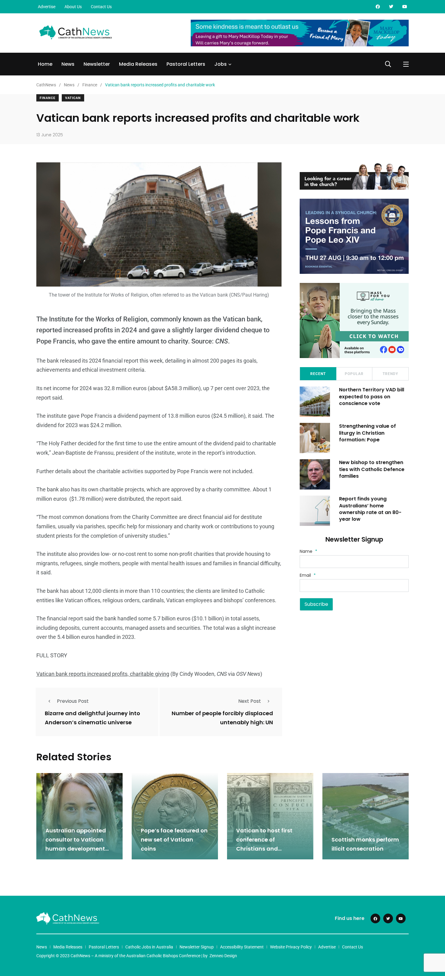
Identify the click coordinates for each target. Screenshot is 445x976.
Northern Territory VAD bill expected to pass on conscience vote (371, 396)
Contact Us (101, 6)
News (67, 64)
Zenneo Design (223, 955)
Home (45, 64)
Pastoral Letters (185, 64)
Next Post (249, 701)
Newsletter (97, 64)
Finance (47, 98)
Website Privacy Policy (291, 946)
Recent (318, 374)
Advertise (46, 6)
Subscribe (316, 604)
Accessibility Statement (242, 946)
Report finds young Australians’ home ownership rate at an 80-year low (370, 509)
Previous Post (73, 701)
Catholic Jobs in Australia (149, 946)
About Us (73, 6)
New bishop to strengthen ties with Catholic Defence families (371, 469)
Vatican (73, 98)
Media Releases (138, 64)
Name (308, 551)
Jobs (220, 64)
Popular (354, 374)
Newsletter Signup (197, 946)
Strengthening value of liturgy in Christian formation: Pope (367, 433)
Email (308, 575)
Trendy (390, 374)
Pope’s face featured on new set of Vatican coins (174, 839)
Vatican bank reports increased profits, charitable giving (102, 674)
